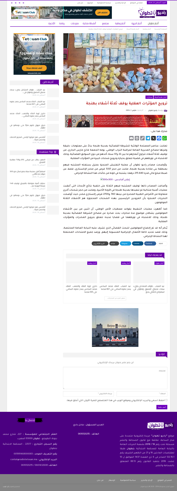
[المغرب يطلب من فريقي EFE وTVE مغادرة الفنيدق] (53, 162)
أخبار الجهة (137, 23)
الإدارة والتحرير (120, 2)
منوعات (75, 23)
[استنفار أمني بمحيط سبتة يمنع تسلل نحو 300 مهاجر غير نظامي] (53, 174)
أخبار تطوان (153, 23)
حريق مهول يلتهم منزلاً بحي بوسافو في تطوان (27, 126)
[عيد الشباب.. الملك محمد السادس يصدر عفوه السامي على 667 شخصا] (115, 272)
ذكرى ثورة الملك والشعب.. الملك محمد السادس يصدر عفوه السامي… (27, 115)
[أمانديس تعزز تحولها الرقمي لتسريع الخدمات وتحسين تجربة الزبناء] (53, 140)
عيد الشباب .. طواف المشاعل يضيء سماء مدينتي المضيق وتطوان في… (27, 91)
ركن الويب (6, 487)
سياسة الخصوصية (104, 2)
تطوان (130, 449)
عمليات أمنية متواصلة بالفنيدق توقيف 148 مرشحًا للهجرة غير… (27, 184)
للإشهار (90, 2)
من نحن (80, 2)
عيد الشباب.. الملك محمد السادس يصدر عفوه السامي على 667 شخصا (27, 103)
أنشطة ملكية (89, 23)
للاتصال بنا (30, 420)
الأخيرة (51, 23)
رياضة (62, 23)
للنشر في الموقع (136, 2)
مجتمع (105, 23)
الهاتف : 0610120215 (88, 434)
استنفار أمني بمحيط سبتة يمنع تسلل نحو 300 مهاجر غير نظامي (27, 173)
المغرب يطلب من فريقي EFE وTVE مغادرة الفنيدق (27, 161)
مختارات (149, 97)
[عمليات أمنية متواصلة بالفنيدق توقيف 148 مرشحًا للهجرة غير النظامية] (53, 186)
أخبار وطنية (120, 23)
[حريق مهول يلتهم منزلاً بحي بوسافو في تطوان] (53, 128)
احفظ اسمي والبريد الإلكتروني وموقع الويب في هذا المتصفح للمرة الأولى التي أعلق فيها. (115, 400)
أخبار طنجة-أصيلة (160, 97)
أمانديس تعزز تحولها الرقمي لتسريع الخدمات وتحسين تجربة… (27, 138)
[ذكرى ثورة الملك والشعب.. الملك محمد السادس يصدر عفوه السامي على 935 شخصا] (81, 272)
